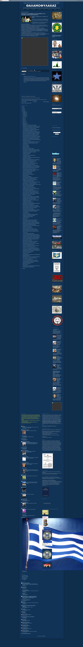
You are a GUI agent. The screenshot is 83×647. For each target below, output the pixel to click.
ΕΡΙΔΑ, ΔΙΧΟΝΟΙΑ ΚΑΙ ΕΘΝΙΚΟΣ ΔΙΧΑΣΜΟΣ (28, 185)
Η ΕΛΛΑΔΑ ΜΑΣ (39, 71)
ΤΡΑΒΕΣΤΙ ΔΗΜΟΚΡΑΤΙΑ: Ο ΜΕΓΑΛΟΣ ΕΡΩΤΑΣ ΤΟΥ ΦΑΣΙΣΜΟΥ (59, 206)
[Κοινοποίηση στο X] (23, 71)
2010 (23, 268)
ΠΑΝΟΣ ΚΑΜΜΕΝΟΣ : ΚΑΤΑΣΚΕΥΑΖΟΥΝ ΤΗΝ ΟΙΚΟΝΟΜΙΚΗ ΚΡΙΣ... (31, 254)
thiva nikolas (24, 481)
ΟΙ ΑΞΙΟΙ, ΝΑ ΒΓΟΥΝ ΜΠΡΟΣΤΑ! (27, 252)
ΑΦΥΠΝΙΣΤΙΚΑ (39, 9)
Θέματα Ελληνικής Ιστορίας (26, 441)
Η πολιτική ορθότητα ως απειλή (26, 500)
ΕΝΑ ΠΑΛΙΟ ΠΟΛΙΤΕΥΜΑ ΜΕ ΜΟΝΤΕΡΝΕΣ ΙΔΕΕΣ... (29, 224)
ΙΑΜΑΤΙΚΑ (44, 9)
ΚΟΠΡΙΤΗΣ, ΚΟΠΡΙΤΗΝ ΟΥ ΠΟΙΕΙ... (27, 240)
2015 (23, 106)
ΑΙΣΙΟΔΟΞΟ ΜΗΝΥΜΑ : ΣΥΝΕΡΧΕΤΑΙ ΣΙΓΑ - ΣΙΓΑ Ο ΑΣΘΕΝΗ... (31, 205)
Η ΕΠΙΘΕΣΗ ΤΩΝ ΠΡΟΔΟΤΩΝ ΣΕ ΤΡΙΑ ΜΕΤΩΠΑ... (29, 187)
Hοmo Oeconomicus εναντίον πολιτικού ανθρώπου (29, 242)
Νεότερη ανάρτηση (24, 101)
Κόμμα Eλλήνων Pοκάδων (25, 622)
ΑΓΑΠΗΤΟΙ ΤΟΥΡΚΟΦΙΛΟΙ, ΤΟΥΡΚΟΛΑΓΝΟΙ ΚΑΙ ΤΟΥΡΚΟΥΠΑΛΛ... (31, 235)
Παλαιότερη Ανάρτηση (46, 101)
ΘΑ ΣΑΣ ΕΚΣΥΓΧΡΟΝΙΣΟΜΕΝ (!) (27, 176)
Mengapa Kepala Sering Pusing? (26, 620)
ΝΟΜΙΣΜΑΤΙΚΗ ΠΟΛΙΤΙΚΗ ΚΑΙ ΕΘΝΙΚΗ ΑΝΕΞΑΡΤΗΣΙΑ (59, 159)
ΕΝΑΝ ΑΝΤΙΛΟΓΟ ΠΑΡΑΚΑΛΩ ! (27, 158)
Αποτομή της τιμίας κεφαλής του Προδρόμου (31, 430)
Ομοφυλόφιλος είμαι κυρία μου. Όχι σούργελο (59, 199)
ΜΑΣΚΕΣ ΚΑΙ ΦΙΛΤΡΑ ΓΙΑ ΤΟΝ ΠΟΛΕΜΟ (59, 365)
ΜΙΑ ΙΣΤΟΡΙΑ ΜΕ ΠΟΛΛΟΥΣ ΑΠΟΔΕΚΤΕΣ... (28, 251)
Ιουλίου (24, 117)
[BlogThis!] (23, 71)
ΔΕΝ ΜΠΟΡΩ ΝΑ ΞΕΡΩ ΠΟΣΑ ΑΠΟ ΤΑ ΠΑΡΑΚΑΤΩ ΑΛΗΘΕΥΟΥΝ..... (31, 203)
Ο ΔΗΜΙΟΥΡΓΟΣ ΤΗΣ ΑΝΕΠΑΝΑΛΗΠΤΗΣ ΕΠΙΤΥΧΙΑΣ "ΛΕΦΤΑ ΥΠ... (31, 157)
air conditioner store (24, 578)
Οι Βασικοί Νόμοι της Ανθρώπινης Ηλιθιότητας (59, 342)
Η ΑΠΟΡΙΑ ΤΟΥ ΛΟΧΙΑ (26, 253)
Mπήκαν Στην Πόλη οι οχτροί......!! (26, 614)
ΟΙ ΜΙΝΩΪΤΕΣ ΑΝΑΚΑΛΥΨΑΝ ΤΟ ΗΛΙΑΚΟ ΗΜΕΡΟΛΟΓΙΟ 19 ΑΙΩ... (31, 225)
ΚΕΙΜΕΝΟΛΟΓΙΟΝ (24, 499)
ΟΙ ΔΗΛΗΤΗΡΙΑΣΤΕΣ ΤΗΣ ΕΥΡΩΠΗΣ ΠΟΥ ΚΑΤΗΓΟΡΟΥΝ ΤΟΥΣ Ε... (31, 206)
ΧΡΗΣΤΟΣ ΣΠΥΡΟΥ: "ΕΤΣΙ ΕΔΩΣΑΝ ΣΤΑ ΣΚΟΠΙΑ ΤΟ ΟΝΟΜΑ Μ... (31, 127)
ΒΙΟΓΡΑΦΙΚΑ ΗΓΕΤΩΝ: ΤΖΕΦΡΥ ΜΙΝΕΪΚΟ (28, 148)
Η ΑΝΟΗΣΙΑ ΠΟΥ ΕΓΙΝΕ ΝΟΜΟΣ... (27, 226)
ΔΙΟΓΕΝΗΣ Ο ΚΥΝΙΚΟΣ (26, 146)
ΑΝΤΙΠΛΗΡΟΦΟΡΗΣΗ (25, 450)
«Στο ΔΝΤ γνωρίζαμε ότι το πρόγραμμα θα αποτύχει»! (28, 515)
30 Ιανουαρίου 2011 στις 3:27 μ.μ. (31, 76)
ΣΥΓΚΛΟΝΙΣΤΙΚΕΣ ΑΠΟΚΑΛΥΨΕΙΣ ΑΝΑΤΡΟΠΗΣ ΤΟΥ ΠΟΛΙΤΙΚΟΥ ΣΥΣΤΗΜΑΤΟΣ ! (59, 227)
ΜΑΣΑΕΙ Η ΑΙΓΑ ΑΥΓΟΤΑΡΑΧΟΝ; (27, 195)
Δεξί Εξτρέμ (25, 68)
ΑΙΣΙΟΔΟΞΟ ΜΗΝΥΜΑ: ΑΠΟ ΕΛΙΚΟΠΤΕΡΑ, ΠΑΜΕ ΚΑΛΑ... (30, 163)
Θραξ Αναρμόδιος (24, 447)
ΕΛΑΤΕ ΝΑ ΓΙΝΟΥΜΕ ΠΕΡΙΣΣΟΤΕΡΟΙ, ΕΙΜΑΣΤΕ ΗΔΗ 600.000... (31, 234)
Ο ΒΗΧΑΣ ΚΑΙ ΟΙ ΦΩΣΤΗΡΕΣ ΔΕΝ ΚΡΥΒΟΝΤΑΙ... (29, 215)
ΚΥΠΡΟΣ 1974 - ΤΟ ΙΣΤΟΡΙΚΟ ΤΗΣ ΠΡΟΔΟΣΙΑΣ (59, 388)
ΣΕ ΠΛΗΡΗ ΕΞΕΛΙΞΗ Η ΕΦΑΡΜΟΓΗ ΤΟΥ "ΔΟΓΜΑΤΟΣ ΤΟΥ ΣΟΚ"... (31, 126)
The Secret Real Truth (25, 456)
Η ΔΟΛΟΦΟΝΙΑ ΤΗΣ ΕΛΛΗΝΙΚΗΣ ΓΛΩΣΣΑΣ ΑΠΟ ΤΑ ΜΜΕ (30, 214)
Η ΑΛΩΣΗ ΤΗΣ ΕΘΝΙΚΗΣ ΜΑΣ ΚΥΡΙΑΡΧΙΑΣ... (28, 233)
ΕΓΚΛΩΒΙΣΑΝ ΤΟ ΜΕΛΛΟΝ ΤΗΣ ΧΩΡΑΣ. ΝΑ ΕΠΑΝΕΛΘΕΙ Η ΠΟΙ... (31, 250)
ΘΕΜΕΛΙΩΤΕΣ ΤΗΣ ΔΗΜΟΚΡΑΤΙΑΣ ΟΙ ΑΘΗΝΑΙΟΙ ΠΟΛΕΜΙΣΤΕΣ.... (31, 223)
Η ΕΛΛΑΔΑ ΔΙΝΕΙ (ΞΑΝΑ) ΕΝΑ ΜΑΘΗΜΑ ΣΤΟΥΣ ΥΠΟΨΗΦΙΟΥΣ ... (31, 129)
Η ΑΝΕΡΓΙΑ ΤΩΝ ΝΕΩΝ (25, 594)
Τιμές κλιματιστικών (24, 577)
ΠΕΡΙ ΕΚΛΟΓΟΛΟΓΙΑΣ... (26, 175)
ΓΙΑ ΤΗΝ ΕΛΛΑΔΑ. (25, 232)
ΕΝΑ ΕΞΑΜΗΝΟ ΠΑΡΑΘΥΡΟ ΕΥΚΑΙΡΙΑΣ (28, 262)
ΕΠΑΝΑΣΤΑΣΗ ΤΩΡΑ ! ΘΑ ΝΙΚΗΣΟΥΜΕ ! (28, 202)
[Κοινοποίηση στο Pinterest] (25, 71)
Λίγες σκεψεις (24, 619)
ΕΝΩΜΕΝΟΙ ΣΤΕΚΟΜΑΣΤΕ (26, 255)
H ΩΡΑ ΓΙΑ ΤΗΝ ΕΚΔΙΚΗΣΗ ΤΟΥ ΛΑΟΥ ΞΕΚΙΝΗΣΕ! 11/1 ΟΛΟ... (31, 231)
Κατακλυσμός (24, 487)
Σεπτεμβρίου (24, 115)
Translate (58, 113)
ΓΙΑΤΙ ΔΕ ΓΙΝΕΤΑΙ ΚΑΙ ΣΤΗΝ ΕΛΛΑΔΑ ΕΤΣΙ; (28, 174)
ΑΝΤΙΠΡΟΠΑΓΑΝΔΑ (31, 71)
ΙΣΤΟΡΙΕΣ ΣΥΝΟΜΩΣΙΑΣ (25, 630)
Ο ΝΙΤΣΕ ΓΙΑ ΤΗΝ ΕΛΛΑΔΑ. (26, 213)
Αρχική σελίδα (35, 101)
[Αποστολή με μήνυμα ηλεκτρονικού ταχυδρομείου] (22, 71)
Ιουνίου (24, 118)
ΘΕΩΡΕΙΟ (23, 517)
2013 (23, 108)
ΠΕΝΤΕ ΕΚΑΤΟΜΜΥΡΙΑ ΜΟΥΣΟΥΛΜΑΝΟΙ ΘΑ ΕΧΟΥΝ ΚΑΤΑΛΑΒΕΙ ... (32, 136)
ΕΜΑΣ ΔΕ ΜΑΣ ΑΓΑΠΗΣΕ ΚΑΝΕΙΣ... (27, 173)
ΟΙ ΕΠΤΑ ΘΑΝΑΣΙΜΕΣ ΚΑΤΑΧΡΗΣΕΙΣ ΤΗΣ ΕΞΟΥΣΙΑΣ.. (30, 130)
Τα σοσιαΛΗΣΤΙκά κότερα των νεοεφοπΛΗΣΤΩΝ (29, 155)
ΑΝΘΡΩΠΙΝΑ (22, 9)
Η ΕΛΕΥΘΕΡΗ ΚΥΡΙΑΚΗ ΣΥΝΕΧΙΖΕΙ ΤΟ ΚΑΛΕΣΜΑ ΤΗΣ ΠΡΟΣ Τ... (31, 236)
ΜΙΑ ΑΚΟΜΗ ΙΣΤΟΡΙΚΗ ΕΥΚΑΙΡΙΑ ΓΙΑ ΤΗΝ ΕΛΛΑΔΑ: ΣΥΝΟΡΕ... (31, 243)
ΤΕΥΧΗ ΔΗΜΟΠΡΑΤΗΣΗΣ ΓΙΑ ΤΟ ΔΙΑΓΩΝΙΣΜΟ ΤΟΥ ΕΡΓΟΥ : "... (31, 135)
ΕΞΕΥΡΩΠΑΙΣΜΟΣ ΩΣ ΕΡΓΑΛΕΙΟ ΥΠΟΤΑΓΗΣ (29, 164)
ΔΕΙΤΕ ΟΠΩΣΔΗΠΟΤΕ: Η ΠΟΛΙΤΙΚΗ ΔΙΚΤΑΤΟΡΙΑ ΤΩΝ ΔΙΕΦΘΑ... (31, 193)
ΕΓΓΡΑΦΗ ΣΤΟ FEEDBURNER (56, 127)
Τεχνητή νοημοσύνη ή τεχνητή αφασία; (26, 628)
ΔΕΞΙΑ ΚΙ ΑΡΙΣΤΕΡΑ (25, 264)
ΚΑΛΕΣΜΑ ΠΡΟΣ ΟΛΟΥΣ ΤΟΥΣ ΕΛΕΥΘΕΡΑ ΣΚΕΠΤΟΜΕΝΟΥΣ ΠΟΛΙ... (32, 139)
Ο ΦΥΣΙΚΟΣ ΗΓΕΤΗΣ (25, 144)
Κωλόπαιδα (23, 612)
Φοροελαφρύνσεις (24, 617)
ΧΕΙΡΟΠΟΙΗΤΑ (33, 9)
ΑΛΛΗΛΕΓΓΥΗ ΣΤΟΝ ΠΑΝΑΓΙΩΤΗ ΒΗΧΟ (28, 186)
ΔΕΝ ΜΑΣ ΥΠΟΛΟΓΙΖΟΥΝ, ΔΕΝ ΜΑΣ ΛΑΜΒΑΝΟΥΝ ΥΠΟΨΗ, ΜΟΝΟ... (32, 184)
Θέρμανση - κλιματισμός (25, 576)
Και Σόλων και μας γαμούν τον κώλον (59, 335)
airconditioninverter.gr (25, 575)
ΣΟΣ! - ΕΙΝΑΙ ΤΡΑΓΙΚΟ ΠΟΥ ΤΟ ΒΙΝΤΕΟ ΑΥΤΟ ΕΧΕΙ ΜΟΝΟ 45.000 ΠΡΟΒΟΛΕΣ (59, 380)
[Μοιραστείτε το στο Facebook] (24, 71)
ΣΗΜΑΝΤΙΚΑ (28, 9)
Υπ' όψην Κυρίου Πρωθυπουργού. (59, 349)
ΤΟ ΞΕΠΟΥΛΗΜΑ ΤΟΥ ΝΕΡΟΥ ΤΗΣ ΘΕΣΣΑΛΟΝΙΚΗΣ (30, 221)
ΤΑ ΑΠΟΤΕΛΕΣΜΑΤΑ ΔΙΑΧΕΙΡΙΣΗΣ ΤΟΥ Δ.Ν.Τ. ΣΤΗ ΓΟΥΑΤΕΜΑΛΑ (31, 166)
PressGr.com (24, 514)
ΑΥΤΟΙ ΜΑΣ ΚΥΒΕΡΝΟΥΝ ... (26, 154)
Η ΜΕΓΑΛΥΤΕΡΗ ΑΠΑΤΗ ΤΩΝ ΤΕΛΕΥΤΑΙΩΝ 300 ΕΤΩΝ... (57, 213)
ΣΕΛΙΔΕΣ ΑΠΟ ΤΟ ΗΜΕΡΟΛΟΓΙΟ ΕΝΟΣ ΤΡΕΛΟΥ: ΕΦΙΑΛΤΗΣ (31, 245)
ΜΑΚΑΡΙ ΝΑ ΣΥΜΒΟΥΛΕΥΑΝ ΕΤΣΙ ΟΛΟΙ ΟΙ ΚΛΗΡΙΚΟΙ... (30, 207)
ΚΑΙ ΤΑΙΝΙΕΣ (60, 9)
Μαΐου (24, 119)
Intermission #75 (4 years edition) (30, 494)
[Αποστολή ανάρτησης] (34, 70)
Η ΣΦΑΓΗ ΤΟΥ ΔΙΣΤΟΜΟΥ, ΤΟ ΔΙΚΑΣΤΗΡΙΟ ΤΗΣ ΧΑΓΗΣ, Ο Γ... (31, 192)
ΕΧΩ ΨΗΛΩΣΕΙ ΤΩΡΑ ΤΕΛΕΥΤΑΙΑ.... (56, 329)
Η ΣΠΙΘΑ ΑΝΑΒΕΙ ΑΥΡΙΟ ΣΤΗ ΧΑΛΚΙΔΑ (28, 216)
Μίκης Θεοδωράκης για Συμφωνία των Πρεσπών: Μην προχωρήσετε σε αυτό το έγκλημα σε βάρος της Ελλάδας (32, 470)
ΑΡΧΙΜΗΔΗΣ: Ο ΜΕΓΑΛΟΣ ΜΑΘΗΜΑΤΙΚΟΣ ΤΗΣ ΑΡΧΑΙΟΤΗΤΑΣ (31, 159)
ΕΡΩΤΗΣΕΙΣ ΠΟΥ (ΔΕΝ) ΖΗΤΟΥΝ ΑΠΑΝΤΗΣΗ (29, 194)
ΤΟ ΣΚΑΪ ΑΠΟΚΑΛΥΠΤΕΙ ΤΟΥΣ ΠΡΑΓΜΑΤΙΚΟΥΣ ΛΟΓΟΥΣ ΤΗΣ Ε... (31, 137)
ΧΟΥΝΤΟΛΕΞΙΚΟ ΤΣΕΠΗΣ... (26, 147)
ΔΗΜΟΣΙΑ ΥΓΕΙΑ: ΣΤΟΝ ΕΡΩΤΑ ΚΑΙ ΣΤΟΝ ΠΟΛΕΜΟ (29, 125)
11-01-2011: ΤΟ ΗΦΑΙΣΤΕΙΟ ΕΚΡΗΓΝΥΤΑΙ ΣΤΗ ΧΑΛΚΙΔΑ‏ (30, 260)
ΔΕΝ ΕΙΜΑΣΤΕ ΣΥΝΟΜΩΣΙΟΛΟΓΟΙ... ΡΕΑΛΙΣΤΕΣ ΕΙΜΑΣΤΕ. (30, 165)
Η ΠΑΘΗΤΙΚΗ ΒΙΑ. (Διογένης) (26, 156)
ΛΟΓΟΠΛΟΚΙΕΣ (24, 587)
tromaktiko (23, 426)
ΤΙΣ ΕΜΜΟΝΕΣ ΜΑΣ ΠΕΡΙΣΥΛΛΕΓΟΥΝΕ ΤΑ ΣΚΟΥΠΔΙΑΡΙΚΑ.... (29, 631)
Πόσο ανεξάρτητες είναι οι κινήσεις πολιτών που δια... (29, 168)
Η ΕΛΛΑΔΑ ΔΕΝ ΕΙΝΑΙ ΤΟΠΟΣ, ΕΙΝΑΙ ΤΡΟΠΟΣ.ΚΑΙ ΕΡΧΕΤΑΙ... (31, 261)
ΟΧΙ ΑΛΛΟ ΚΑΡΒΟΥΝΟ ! (26, 145)
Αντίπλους (23, 508)
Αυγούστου (24, 116)
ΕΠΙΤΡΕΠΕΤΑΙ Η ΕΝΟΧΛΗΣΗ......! (27, 263)
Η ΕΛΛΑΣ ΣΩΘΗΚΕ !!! (25, 212)
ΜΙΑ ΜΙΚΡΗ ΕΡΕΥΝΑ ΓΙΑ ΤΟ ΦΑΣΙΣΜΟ (59, 166)
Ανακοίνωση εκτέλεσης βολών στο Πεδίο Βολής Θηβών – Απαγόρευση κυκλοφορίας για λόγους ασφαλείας (31, 483)
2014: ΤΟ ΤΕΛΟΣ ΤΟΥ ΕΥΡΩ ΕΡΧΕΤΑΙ (30, 509)
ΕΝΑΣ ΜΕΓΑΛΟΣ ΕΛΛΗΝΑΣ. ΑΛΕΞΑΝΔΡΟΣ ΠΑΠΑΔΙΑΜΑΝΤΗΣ (31, 222)
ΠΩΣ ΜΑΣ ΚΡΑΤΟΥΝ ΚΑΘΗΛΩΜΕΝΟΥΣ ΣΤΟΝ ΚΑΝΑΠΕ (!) (30, 241)
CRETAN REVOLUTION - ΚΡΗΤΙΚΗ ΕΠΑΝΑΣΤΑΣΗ (29, 178)
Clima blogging (24, 579)
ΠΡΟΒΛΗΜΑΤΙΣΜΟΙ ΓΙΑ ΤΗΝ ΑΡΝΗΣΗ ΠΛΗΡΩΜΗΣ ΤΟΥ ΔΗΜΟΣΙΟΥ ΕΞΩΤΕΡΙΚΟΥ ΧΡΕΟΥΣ (56, 372)
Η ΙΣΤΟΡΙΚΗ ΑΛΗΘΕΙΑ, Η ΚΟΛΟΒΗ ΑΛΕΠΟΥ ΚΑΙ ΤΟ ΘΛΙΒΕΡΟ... (31, 196)
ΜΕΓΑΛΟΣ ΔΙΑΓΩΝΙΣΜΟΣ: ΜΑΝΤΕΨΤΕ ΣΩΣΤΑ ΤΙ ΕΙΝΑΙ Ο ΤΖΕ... (31, 167)
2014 (23, 107)
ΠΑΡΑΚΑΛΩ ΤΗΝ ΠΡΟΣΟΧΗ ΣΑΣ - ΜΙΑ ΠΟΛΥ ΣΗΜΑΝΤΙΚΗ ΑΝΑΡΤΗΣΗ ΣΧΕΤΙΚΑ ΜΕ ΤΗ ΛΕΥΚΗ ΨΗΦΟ (57, 184)
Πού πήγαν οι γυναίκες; (25, 439)
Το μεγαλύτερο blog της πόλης (26, 633)
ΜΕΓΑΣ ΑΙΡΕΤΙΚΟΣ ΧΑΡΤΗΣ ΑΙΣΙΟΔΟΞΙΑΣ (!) (28, 204)
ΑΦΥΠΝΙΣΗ (35, 71)
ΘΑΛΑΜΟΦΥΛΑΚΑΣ (25, 502)
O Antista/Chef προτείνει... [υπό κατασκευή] (28, 616)
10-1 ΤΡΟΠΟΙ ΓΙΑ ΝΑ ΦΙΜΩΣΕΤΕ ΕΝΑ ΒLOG (28, 244)
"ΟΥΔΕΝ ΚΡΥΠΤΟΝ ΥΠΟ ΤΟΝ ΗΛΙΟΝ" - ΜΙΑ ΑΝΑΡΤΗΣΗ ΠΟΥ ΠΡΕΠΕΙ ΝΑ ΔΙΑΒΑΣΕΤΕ (59, 358)
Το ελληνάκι (24, 493)
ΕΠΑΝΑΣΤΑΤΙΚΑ (49, 9)
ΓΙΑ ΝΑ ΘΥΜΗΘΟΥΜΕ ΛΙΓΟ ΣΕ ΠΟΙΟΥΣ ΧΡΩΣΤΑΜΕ (29, 128)
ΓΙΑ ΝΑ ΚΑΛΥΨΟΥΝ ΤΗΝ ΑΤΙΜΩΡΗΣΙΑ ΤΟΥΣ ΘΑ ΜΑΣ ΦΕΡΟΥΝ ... (31, 138)
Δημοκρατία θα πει (24, 448)
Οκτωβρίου (24, 114)
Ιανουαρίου (24, 124)
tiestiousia (23, 593)
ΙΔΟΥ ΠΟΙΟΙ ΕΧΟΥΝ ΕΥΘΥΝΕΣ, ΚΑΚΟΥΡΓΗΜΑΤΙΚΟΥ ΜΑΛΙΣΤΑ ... (31, 149)
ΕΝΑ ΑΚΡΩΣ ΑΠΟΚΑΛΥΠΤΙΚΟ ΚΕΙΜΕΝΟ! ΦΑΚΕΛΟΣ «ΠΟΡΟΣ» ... (31, 197)
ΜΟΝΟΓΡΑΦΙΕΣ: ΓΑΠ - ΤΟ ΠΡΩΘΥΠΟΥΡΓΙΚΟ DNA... (30, 183)
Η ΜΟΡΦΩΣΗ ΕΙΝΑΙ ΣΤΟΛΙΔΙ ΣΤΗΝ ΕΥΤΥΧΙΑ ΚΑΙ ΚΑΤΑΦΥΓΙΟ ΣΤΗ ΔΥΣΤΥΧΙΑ (56, 36)
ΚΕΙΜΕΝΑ (55, 9)
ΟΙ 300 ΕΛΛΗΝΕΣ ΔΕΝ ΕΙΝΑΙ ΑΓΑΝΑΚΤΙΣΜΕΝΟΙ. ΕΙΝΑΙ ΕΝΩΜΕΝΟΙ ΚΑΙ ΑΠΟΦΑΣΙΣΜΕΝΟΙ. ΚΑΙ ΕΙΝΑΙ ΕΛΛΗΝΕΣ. (57, 174)
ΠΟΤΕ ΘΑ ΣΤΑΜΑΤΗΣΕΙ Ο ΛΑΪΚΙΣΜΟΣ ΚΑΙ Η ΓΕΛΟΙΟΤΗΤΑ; (30, 177)
